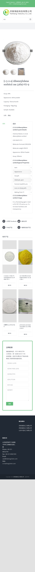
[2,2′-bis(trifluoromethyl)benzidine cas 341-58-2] (25, 256)
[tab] (6, 124)
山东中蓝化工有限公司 (25, 430)
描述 (4, 123)
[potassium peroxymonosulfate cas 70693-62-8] (25, 305)
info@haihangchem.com (19, 4)
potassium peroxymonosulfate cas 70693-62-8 (25, 326)
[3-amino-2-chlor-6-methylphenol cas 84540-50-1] (10, 256)
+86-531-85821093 (10, 454)
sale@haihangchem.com (9, 459)
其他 (9, 115)
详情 (10, 285)
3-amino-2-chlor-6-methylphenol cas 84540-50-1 (9, 277)
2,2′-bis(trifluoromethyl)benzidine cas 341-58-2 (25, 277)
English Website (10, 2)
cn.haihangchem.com (9, 463)
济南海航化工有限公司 (25, 426)
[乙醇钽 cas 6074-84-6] (10, 305)
